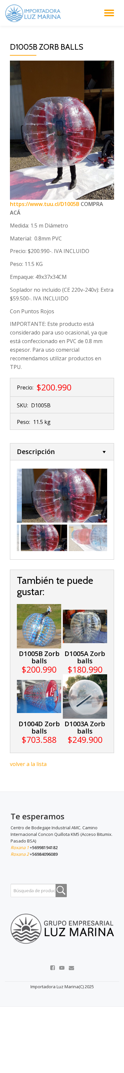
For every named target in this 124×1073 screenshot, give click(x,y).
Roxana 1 (20, 847)
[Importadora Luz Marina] (34, 13)
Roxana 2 (20, 854)
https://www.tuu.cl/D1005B (44, 204)
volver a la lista (28, 764)
